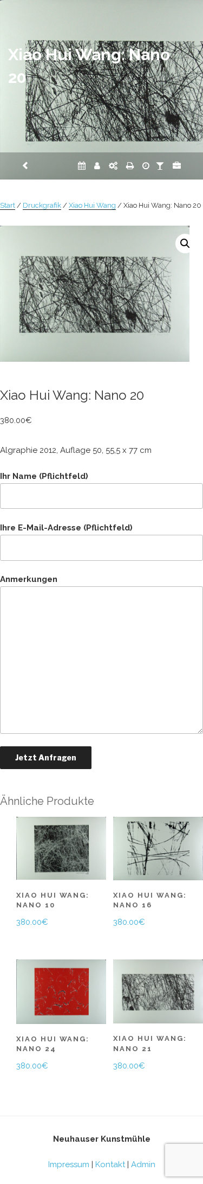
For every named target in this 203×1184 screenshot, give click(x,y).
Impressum (68, 1164)
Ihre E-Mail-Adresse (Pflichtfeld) (66, 528)
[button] (185, 243)
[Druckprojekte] (130, 166)
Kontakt (110, 1164)
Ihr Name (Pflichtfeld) (44, 476)
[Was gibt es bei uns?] (176, 166)
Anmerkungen (28, 579)
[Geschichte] (146, 166)
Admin (143, 1164)
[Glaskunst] (160, 166)
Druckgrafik (42, 205)
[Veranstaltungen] (82, 166)
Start (7, 205)
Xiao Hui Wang (92, 205)
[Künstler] (97, 166)
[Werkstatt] (113, 166)
